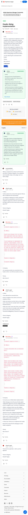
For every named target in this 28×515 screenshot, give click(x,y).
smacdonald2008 (9, 168)
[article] (14, 147)
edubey (8, 71)
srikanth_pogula (9, 188)
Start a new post (11, 123)
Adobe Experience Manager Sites (7, 5)
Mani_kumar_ (8, 31)
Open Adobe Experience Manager (13, 14)
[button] (6, 29)
